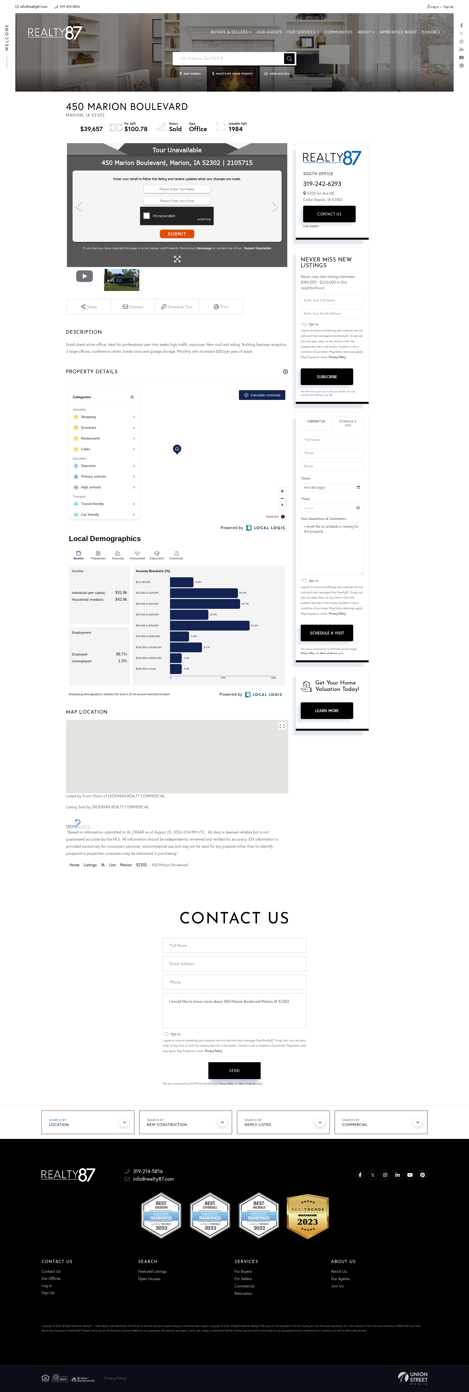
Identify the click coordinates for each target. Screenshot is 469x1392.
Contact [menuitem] (431, 32)
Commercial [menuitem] (244, 1286)
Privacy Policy (337, 357)
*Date (305, 478)
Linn (112, 864)
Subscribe (327, 376)
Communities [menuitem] (338, 32)
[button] (289, 58)
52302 (141, 864)
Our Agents (311, 226)
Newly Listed (258, 1124)
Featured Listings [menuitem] (152, 1271)
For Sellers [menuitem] (243, 1278)
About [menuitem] (364, 32)
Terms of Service (328, 653)
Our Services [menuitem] (301, 32)
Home (74, 864)
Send (234, 1070)
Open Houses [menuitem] (149, 1278)
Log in (435, 7)
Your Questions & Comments (323, 518)
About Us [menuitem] (339, 1271)
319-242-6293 (322, 184)
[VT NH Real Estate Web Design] (412, 1378)
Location (59, 1124)
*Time (305, 499)
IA (103, 864)
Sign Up (449, 7)
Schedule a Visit (347, 423)
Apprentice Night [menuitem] (398, 32)
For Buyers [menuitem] (243, 1271)
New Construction (167, 1124)
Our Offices (51, 1278)
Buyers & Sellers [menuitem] (229, 32)
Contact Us (329, 214)
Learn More (327, 710)
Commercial (354, 1124)
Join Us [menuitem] (337, 1286)
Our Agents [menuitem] (269, 32)
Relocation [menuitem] (243, 1293)
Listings (90, 864)
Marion (126, 864)
